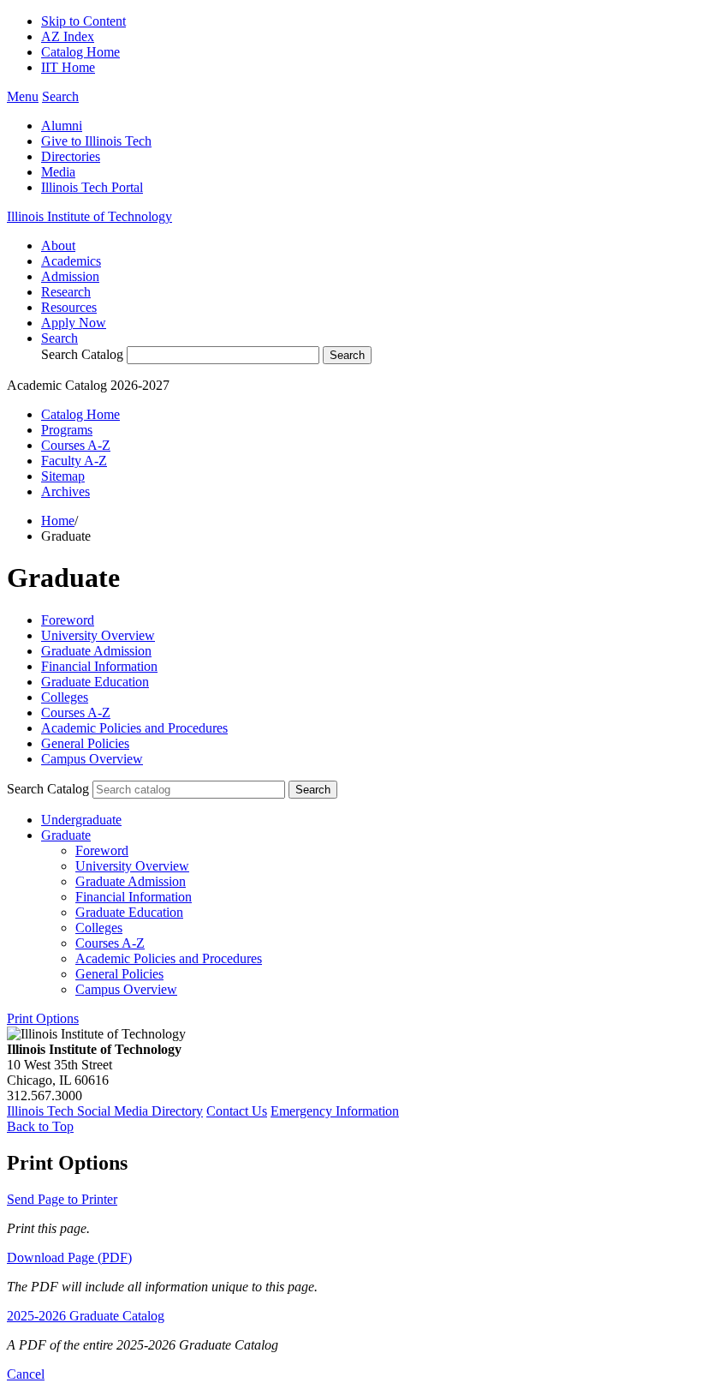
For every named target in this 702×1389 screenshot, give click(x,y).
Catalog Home (80, 52)
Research (66, 291)
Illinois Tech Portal (92, 187)
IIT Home (68, 67)
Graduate (66, 835)
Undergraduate (81, 819)
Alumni (61, 125)
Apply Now (73, 322)
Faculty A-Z (74, 460)
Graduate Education (95, 681)
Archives (65, 491)
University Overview (98, 635)
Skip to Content (83, 21)
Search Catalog (82, 354)
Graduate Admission (96, 651)
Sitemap (63, 476)
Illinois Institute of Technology (89, 216)
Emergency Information (335, 1111)
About (58, 245)
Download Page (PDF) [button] (69, 1257)
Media (58, 172)
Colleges (64, 697)
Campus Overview (92, 758)
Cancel (26, 1374)
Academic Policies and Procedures (134, 728)
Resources (69, 307)
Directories (70, 156)
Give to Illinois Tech (96, 141)
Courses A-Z (75, 445)
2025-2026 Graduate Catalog (85, 1315)
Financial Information (99, 666)
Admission (70, 276)
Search (59, 338)
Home (57, 520)
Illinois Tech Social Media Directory (105, 1111)
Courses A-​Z (110, 943)
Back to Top (40, 1126)
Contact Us (236, 1111)
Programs (66, 429)
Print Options (43, 1018)
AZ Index (67, 36)
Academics (71, 261)
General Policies (85, 743)
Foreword (67, 620)
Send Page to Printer (62, 1199)
